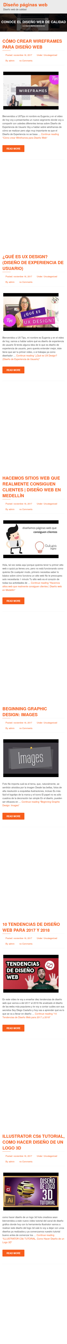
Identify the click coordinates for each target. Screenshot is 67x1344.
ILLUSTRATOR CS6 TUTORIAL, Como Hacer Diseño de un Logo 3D (33, 1142)
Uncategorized (50, 55)
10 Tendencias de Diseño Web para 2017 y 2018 (31, 927)
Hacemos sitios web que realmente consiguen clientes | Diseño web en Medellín (31, 487)
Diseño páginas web (25, 4)
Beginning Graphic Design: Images (24, 711)
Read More (13, 148)
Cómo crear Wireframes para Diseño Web (32, 44)
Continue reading (32, 586)
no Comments (26, 60)
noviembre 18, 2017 (22, 55)
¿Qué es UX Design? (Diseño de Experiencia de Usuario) (33, 262)
